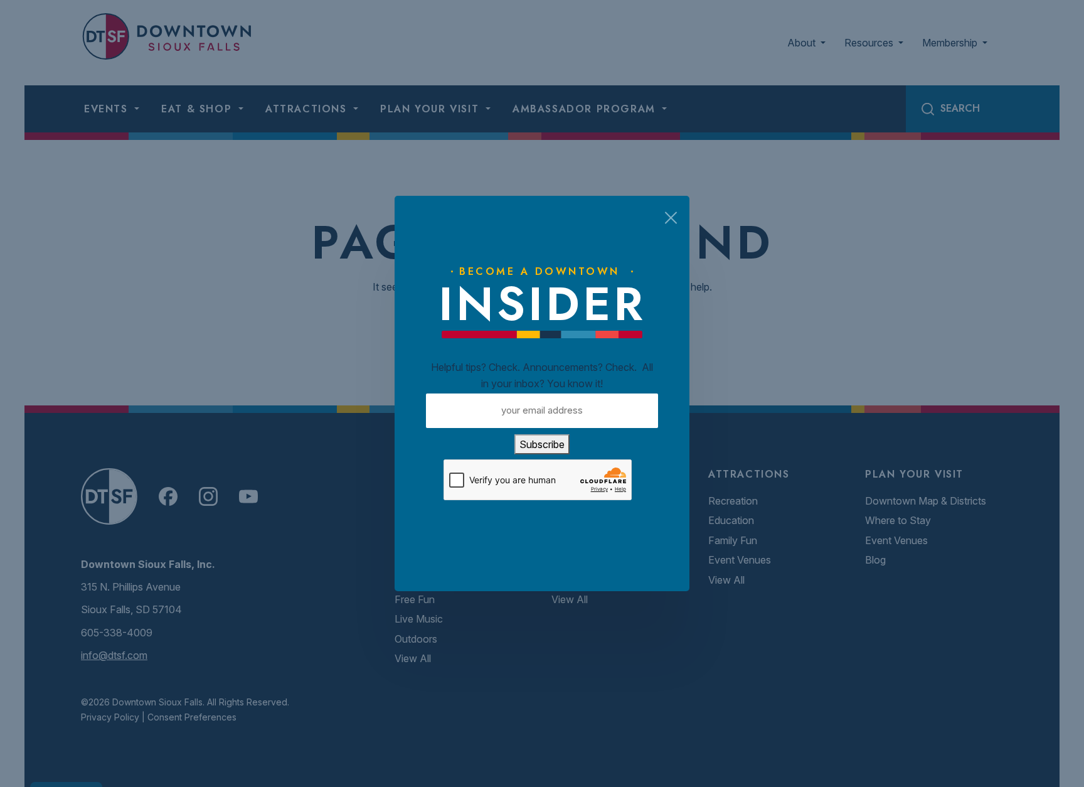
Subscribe (542, 444)
